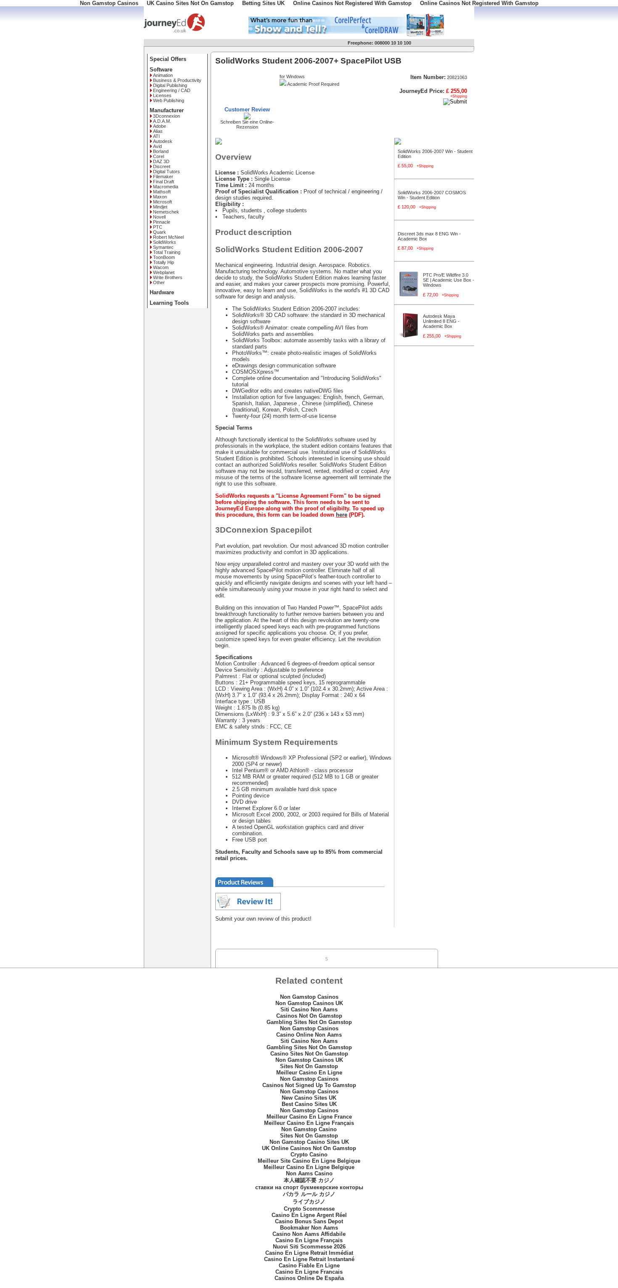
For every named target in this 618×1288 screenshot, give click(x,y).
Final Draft (163, 181)
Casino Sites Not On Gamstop (309, 1053)
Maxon (160, 196)
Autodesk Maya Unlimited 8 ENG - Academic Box (441, 321)
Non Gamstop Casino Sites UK (309, 1142)
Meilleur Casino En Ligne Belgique (309, 1167)
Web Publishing (168, 100)
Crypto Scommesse (309, 1209)
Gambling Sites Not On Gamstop (309, 1022)
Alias (158, 131)
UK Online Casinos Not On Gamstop (309, 1148)
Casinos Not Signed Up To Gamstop (309, 1085)
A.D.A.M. (162, 121)
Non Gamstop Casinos (309, 997)
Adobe (159, 126)
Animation (163, 75)
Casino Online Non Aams (309, 1035)
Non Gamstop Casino (309, 1129)
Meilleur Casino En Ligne (309, 1072)
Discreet (161, 166)
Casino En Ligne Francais (309, 1272)
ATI (156, 136)
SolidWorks (164, 242)
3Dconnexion (166, 116)
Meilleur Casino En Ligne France (309, 1117)
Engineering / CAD (171, 90)
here (341, 515)
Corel (158, 156)
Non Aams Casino (309, 1173)
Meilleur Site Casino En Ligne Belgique (309, 1161)
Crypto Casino (309, 1154)
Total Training (166, 252)
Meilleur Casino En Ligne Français (309, 1123)
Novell (159, 216)
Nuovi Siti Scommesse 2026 (309, 1246)
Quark (159, 232)
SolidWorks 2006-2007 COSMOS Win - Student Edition (432, 195)
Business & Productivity (177, 80)
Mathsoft (162, 191)
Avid (157, 146)
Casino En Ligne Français (309, 1240)
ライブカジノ (309, 1201)
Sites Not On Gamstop (309, 1066)
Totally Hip (163, 262)
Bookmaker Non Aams (309, 1228)
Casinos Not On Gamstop (309, 1016)
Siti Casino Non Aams (309, 1009)
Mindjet (160, 206)
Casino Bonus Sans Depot (309, 1221)
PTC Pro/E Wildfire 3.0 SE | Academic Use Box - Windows (448, 280)
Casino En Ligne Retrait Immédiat (309, 1253)
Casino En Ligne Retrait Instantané (309, 1259)
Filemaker (163, 176)
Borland (161, 151)
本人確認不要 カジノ (309, 1180)
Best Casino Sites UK (309, 1104)
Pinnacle (161, 221)
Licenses (162, 95)
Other (159, 282)
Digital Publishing (170, 85)
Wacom (161, 267)
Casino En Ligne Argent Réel (309, 1215)
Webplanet (163, 272)
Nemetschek (166, 211)
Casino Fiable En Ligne (309, 1265)
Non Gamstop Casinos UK (309, 1003)
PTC (157, 227)
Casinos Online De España (309, 1278)
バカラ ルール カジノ (309, 1194)
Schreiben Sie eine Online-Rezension (247, 124)
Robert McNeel (168, 237)
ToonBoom (164, 257)
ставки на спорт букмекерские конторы (309, 1187)
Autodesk (162, 141)
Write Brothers (167, 277)
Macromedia (165, 186)
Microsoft (162, 201)
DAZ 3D (161, 161)
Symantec (163, 247)
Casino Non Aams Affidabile (309, 1234)
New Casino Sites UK (309, 1098)
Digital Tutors (166, 171)
